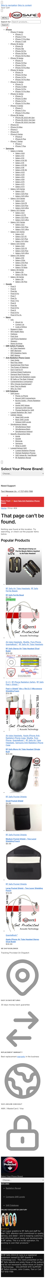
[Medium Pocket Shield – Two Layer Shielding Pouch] (25, 818)
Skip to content (25, 5)
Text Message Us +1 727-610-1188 (17, 491)
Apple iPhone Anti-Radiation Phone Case (23, 736)
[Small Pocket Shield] (25, 774)
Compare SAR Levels (15, 1197)
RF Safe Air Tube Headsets (18, 588)
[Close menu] (2, 2)
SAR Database (12, 1205)
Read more (11, 600)
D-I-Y (8, 682)
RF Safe (19, 1255)
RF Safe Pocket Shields (16, 796)
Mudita (26, 642)
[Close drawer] (2, 10)
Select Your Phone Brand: (22, 469)
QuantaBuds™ (12, 644)
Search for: (6, 22)
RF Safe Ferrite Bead (15, 595)
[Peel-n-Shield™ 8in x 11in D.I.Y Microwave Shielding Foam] (25, 666)
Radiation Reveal (13, 1188)
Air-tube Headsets (14, 642)
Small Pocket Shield (14, 801)
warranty (21, 1056)
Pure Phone (35, 642)
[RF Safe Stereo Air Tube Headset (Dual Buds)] (25, 620)
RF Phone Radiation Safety (23, 682)
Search (5, 25)
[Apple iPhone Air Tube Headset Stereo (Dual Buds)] (25, 913)
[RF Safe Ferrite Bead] (25, 565)
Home (3, 508)
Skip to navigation (9, 5)
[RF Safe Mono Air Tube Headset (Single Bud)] (25, 713)
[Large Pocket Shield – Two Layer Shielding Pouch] (25, 863)
